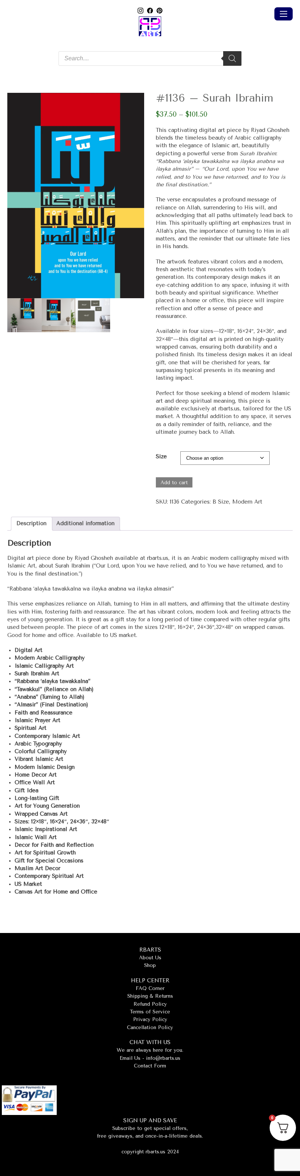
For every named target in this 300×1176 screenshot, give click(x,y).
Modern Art (247, 502)
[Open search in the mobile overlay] (150, 58)
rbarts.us (229, 409)
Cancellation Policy (150, 1027)
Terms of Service (150, 1011)
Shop (150, 965)
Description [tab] (31, 523)
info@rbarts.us (163, 1058)
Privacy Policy (150, 1019)
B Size (221, 502)
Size (161, 457)
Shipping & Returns (150, 996)
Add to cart (174, 482)
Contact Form (150, 1066)
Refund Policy (150, 1004)
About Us (150, 957)
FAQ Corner (150, 988)
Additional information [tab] (85, 523)
